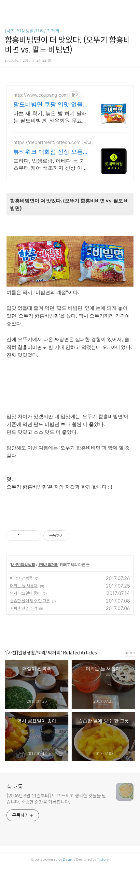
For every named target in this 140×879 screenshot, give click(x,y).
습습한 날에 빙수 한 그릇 (30, 600)
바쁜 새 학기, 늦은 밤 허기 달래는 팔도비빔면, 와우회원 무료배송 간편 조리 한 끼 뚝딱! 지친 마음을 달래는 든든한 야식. (50, 117)
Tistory (103, 859)
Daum (68, 859)
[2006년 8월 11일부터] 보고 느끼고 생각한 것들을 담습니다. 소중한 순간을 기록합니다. (56, 799)
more (130, 652)
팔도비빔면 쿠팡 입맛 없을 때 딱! (48, 104)
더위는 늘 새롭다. (24, 585)
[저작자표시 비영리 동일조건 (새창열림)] (78, 535)
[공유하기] (26, 536)
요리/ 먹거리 (48, 564)
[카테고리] (8, 7)
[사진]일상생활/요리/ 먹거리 (32, 31)
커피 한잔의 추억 (23, 608)
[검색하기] (132, 7)
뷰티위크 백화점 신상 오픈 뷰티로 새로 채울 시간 (48, 152)
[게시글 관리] (34, 536)
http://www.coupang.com (40, 95)
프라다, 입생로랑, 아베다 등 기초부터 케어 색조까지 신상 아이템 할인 (50, 164)
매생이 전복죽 (21, 578)
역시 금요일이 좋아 (25, 593)
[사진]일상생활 (23, 564)
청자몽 (15, 787)
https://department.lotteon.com (46, 142)
